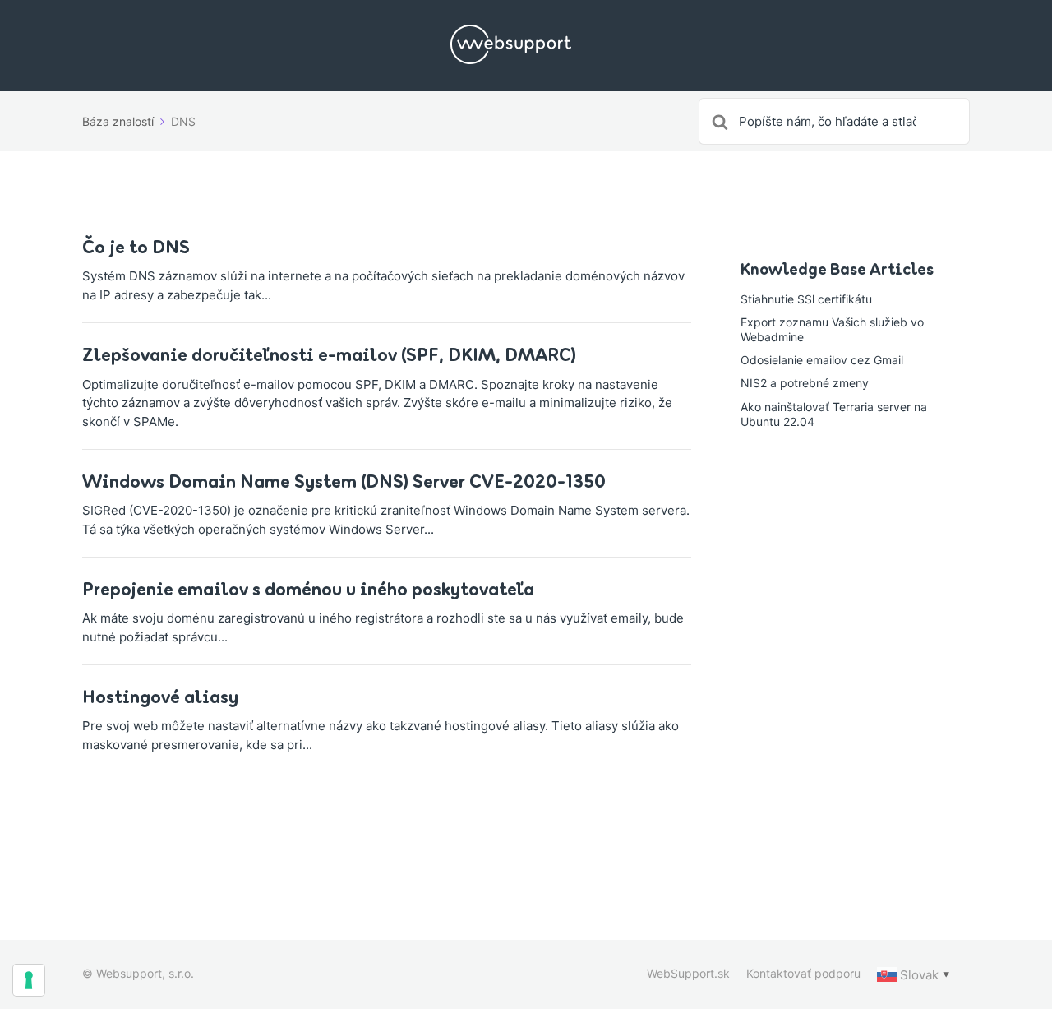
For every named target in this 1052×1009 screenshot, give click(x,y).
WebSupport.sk (688, 973)
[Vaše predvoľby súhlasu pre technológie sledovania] (28, 980)
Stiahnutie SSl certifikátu (806, 299)
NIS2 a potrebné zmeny (805, 383)
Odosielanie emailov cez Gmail (822, 360)
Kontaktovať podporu (803, 973)
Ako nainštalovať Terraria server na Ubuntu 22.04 (834, 414)
